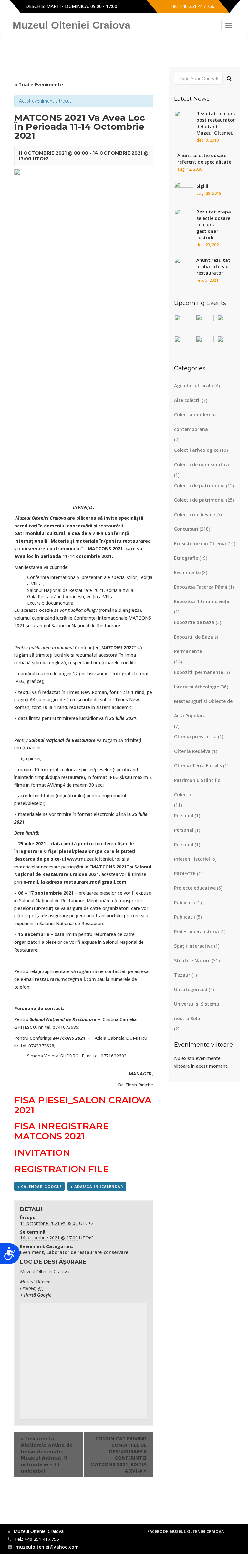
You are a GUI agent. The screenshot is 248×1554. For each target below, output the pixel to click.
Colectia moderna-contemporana (195, 422)
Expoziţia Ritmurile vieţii (201, 601)
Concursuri (186, 529)
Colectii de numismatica (201, 464)
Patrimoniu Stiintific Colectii (197, 787)
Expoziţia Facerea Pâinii (200, 587)
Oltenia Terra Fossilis (198, 766)
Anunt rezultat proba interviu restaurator (213, 266)
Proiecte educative (195, 888)
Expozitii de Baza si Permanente (196, 644)
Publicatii (184, 902)
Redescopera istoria (196, 931)
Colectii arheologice (196, 450)
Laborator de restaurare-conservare (87, 1252)
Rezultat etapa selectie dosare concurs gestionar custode (213, 225)
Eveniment (32, 1252)
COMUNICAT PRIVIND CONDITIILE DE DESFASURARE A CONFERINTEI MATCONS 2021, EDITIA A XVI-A (118, 1454)
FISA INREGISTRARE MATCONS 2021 (61, 1131)
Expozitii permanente (198, 672)
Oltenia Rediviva (192, 751)
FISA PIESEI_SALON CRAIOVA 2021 (82, 1104)
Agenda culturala (193, 386)
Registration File (61, 1168)
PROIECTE (185, 873)
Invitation (42, 1152)
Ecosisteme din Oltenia (200, 543)
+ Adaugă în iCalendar (96, 1186)
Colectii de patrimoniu (199, 485)
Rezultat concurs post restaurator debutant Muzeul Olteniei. (215, 123)
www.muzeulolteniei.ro (93, 859)
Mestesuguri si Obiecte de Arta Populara (203, 708)
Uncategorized (190, 989)
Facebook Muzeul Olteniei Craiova (185, 1531)
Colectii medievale (194, 514)
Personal (183, 815)
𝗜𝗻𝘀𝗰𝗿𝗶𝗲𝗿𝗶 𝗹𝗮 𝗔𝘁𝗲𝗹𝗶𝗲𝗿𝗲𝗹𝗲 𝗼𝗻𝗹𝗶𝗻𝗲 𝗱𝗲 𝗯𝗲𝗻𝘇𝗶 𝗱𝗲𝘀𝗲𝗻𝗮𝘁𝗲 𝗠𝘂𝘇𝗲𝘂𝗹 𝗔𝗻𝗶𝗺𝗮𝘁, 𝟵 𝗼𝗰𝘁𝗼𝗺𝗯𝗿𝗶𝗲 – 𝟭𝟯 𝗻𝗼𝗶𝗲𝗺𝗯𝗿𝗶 (47, 1454)
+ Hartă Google (35, 1295)
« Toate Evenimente (38, 84)
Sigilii (202, 186)
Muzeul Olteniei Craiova (71, 25)
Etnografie (186, 558)
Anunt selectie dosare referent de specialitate (204, 158)
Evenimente (187, 572)
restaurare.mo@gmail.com (65, 979)
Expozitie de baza (194, 622)
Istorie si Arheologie (196, 687)
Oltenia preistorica (195, 737)
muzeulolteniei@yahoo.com (47, 1547)
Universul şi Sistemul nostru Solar (197, 1011)
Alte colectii (187, 400)
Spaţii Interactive (193, 946)
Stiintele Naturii (192, 960)
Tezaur (182, 975)
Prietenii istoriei (192, 859)
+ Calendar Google (39, 1186)
